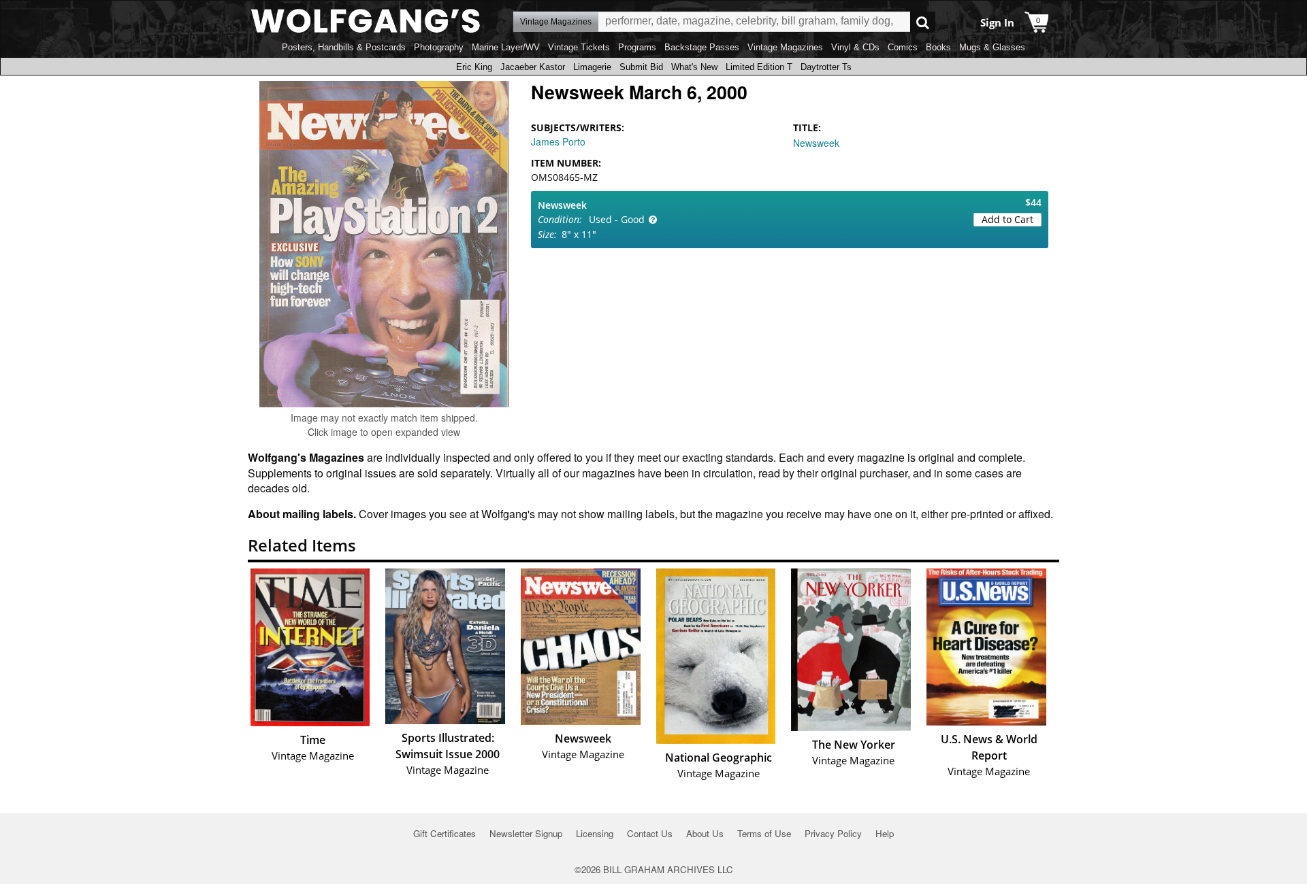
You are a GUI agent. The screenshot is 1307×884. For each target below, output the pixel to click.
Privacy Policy (833, 833)
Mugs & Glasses (992, 47)
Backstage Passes (701, 47)
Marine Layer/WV (506, 47)
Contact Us (650, 833)
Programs (637, 47)
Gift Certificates (444, 833)
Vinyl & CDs (855, 47)
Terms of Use (764, 833)
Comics (903, 47)
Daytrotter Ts (826, 67)
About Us (705, 833)
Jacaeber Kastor (532, 67)
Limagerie (592, 67)
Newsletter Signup (525, 833)
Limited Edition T (759, 67)
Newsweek (816, 143)
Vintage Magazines (785, 47)
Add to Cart (1007, 219)
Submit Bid (641, 67)
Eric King (474, 67)
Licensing (594, 833)
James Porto (558, 141)
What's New (694, 67)
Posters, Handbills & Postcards (344, 47)
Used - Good (617, 219)
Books (938, 47)
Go (922, 22)
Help (884, 833)
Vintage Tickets (579, 47)
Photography (439, 47)
